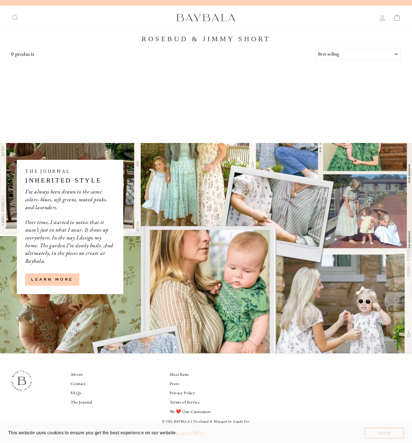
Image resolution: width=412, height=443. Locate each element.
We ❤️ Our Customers (190, 411)
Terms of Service (185, 402)
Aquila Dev (241, 421)
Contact (78, 383)
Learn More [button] (191, 432)
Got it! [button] (384, 433)
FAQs (76, 393)
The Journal (81, 402)
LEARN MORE (52, 279)
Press (174, 383)
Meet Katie (179, 374)
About (76, 374)
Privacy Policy (182, 393)
